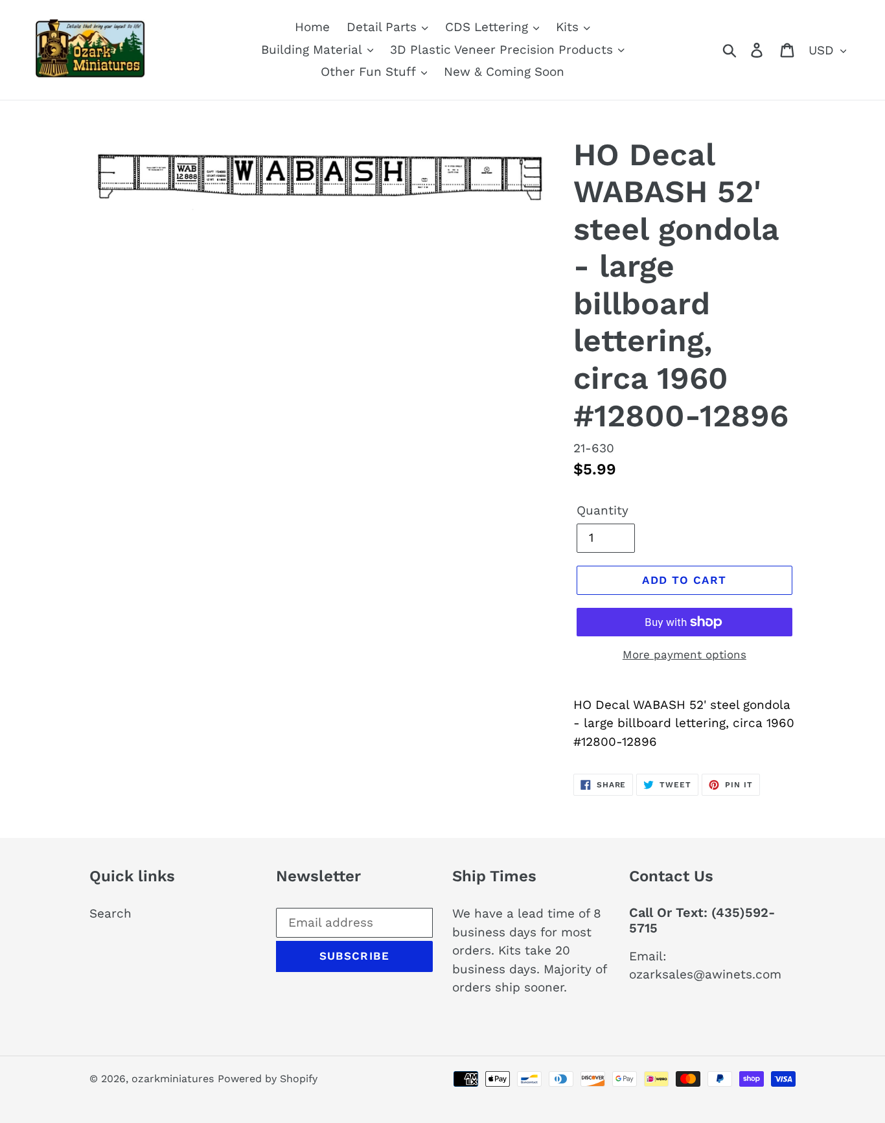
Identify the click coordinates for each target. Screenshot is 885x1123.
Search (110, 913)
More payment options (684, 654)
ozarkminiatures (173, 1078)
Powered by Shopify (267, 1078)
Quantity (602, 510)
